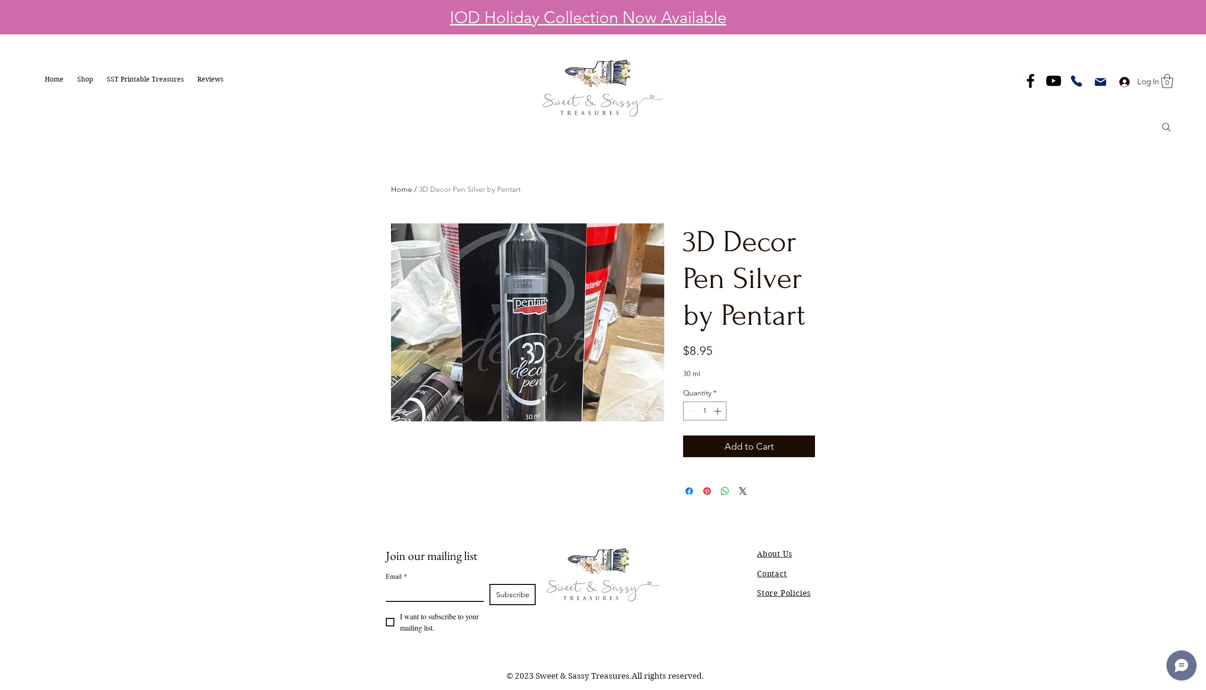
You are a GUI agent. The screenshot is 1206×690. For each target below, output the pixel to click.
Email (396, 576)
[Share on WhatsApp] (725, 491)
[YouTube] (1053, 81)
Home (401, 189)
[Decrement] (691, 411)
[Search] (1166, 127)
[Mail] (1100, 82)
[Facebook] (1030, 81)
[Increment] (718, 411)
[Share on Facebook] (689, 491)
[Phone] (1076, 81)
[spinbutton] (705, 411)
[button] (85, 79)
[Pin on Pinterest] (707, 491)
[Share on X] (743, 491)
